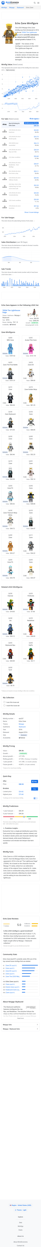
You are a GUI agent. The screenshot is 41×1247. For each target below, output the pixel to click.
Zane (10, 968)
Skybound (20, 7)
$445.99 (36, 321)
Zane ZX (11, 965)
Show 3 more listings (32, 212)
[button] (34, 221)
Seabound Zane (14, 990)
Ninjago (11, 7)
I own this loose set (12, 702)
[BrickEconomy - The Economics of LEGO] (9, 3)
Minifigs (4, 7)
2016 (7, 320)
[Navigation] (36, 3)
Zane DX (11, 971)
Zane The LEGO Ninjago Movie (19, 976)
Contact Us (20, 1246)
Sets (20, 1222)
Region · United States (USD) (21, 1205)
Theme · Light (21, 1210)
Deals (20, 1230)
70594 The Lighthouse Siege (11, 311)
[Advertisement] (21, 15)
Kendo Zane (12, 987)
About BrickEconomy (21, 1242)
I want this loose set (12, 706)
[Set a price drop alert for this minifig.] (35, 798)
